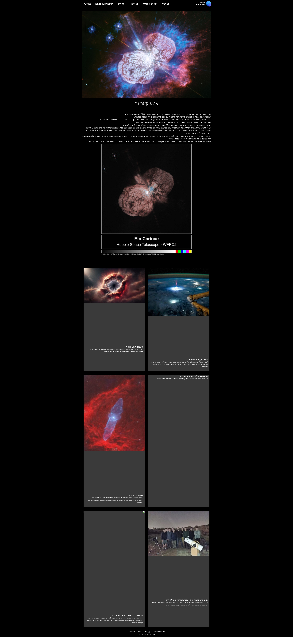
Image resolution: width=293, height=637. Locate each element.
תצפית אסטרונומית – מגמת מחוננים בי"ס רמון (187, 600)
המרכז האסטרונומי (200, 4)
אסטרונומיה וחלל (150, 4)
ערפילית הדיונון (136, 495)
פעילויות (135, 4)
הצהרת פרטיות (143, 634)
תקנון (153, 634)
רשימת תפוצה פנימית (104, 4)
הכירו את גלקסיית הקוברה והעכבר (127, 615)
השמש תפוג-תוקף (134, 347)
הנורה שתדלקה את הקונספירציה (193, 376)
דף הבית (165, 4)
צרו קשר (87, 4)
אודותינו (121, 4)
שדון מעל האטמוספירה (197, 359)
